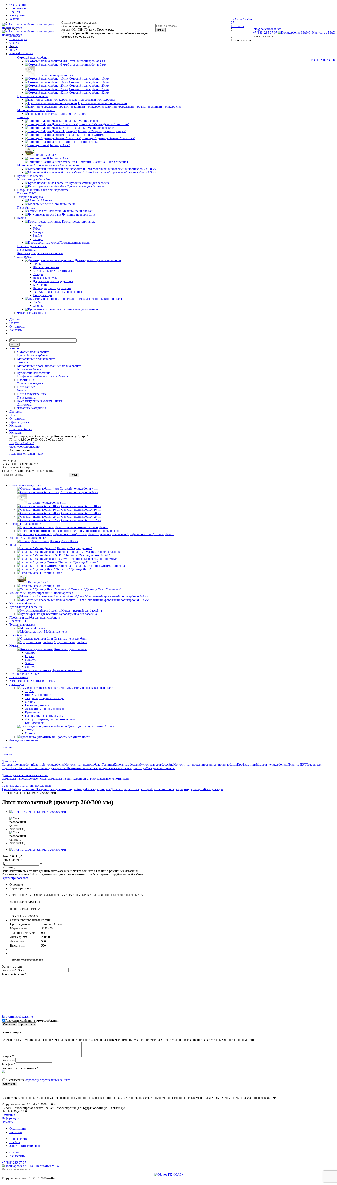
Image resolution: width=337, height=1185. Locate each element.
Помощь (7, 1122)
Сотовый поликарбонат (33, 57)
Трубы (6, 789)
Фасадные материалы (31, 312)
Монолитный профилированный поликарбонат (49, 165)
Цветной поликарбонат (32, 96)
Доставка (15, 319)
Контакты (237, 26)
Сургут (14, 42)
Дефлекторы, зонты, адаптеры (131, 789)
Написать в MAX (323, 32)
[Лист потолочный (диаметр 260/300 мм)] (37, 811)
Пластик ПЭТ (26, 193)
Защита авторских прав (25, 1145)
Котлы (21, 218)
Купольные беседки (30, 176)
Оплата (14, 323)
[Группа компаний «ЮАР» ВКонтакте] (168, 1174)
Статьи (14, 1152)
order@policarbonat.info (24, 446)
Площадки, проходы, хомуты (184, 789)
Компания (8, 1115)
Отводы (80, 789)
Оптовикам (17, 326)
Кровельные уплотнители (111, 778)
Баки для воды (213, 789)
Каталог (14, 54)
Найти (14, 344)
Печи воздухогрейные (32, 246)
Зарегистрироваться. (15, 878)
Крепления (158, 789)
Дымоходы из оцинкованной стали (71, 778)
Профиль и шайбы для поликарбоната (42, 190)
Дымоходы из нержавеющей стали (25, 778)
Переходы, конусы (98, 789)
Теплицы (23, 117)
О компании (17, 1128)
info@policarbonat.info (267, 29)
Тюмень (14, 49)
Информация (10, 1118)
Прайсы (14, 1142)
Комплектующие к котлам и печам (40, 253)
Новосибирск (18, 39)
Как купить (17, 1155)
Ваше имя (9, 970)
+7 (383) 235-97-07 (265, 32)
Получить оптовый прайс (26, 453)
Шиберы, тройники (23, 789)
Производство (18, 1138)
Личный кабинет (20, 429)
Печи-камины (26, 249)
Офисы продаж (19, 422)
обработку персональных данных (47, 1080)
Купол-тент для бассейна (33, 179)
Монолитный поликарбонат (36, 110)
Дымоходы (24, 256)
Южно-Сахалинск (21, 53)
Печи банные (26, 207)
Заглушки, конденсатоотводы (55, 789)
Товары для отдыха (30, 197)
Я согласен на (38, 1080)
